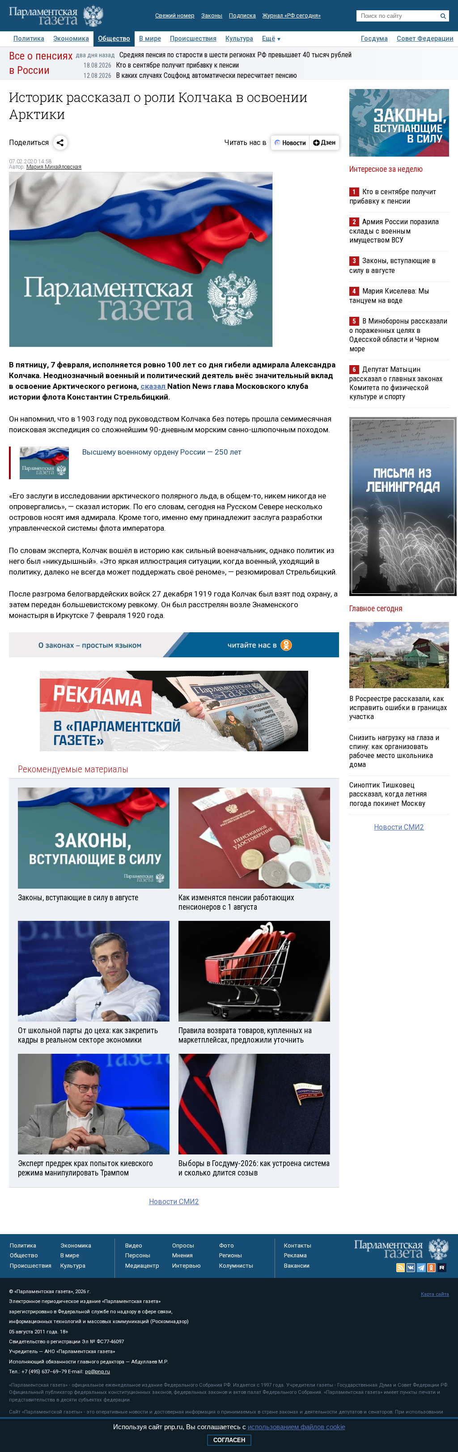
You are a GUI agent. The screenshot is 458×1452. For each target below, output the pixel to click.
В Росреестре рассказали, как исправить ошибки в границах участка (398, 707)
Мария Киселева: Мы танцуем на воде (389, 295)
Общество (114, 39)
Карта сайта (435, 1294)
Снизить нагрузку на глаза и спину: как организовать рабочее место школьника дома (394, 751)
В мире (150, 39)
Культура (239, 39)
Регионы (230, 1255)
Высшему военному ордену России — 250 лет (162, 451)
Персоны (137, 1255)
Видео (133, 1245)
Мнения (182, 1255)
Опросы (183, 1245)
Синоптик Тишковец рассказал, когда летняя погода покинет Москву (388, 793)
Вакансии (297, 1265)
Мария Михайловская (53, 167)
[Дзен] (324, 143)
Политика (28, 39)
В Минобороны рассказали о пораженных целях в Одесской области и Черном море (398, 334)
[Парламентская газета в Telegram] (421, 1267)
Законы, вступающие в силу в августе (392, 265)
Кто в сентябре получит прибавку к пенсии (161, 65)
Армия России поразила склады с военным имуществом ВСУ (394, 230)
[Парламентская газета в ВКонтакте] (411, 1267)
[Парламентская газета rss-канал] (400, 1267)
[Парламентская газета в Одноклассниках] (431, 1267)
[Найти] (443, 16)
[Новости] (290, 143)
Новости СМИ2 (174, 1201)
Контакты (297, 1245)
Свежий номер (175, 15)
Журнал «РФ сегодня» (292, 15)
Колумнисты (236, 1265)
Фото (226, 1245)
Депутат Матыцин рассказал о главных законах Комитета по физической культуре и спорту (395, 383)
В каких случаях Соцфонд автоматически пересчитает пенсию (190, 75)
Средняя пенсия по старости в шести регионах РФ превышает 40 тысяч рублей (214, 55)
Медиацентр (142, 1265)
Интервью (186, 1265)
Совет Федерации (425, 39)
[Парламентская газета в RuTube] (441, 1267)
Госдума (374, 39)
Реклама (295, 1255)
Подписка (242, 15)
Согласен (229, 1440)
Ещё (268, 39)
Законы (211, 15)
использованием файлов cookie (296, 1427)
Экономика (71, 39)
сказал (153, 386)
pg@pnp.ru (97, 1372)
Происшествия (193, 39)
